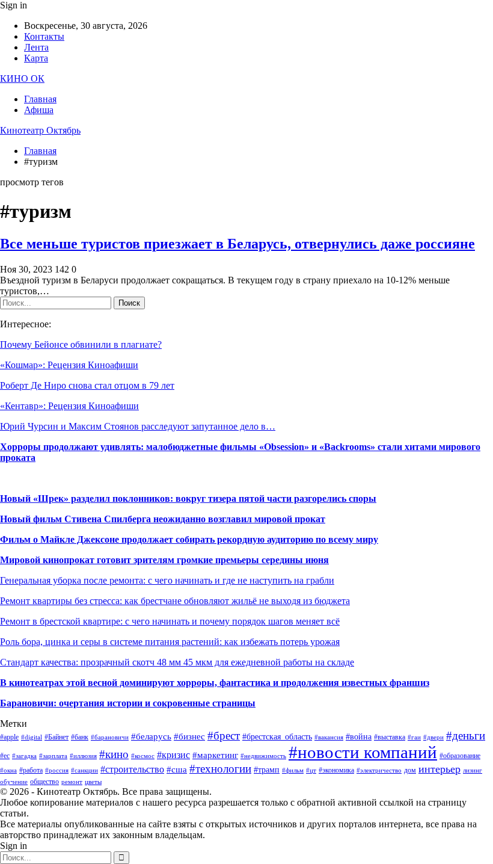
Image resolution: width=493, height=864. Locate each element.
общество (44, 781)
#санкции (84, 770)
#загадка (24, 756)
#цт (311, 770)
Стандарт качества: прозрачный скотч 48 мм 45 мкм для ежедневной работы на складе (177, 662)
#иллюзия (83, 756)
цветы (93, 782)
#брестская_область (277, 736)
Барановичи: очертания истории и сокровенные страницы (128, 703)
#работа (31, 770)
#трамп (267, 769)
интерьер (439, 769)
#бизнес (189, 736)
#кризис (173, 755)
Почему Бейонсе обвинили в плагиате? (81, 344)
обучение (14, 782)
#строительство (132, 769)
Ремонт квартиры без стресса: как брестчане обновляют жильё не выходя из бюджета (175, 601)
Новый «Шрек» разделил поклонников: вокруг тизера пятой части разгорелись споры (188, 498)
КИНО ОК (22, 78)
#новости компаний (363, 752)
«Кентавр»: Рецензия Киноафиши (69, 406)
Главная (40, 99)
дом (410, 770)
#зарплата (53, 756)
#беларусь (151, 736)
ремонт (71, 782)
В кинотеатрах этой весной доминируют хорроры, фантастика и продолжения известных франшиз (214, 682)
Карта (36, 58)
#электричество (379, 770)
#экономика (336, 770)
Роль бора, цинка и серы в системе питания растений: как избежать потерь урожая (170, 642)
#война (359, 736)
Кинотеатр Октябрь (40, 130)
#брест (223, 735)
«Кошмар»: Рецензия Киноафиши (69, 365)
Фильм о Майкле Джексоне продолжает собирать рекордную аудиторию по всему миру (189, 539)
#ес (5, 755)
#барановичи (110, 737)
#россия (57, 770)
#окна (8, 770)
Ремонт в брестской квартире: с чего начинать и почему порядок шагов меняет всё (170, 621)
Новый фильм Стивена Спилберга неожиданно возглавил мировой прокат (162, 519)
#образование (459, 755)
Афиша (39, 110)
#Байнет (56, 737)
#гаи (414, 737)
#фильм (293, 770)
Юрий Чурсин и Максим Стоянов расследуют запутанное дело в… (137, 426)
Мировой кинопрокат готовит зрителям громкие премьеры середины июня (164, 560)
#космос (143, 756)
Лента (36, 47)
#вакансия (328, 737)
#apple (9, 737)
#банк (79, 737)
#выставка (389, 737)
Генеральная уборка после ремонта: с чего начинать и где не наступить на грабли (167, 580)
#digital (31, 737)
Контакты (44, 36)
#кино (114, 754)
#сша (177, 769)
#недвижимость (263, 756)
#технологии (220, 768)
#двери (433, 737)
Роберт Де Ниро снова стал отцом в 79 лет (87, 385)
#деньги (465, 735)
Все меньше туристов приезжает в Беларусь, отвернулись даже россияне (237, 243)
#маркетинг (215, 755)
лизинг (472, 770)
